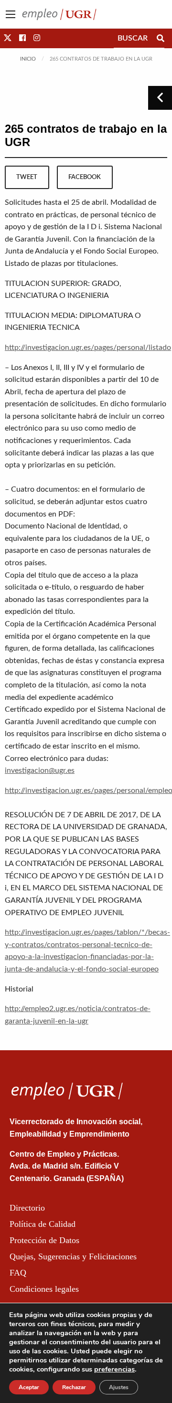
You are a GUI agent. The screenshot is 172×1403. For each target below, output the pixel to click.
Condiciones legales (44, 1289)
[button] (7, 38)
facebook (84, 177)
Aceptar (29, 1387)
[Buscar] (160, 38)
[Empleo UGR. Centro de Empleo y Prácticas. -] (59, 14)
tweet (26, 177)
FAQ (18, 1272)
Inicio (28, 59)
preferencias (114, 1369)
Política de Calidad (42, 1224)
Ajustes (119, 1387)
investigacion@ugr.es (40, 770)
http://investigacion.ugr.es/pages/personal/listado (88, 347)
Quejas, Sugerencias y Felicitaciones (73, 1256)
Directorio (27, 1208)
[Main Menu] (10, 14)
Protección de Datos (44, 1240)
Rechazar (74, 1387)
